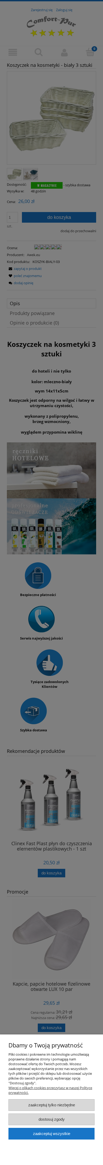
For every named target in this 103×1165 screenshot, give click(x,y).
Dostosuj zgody (52, 1119)
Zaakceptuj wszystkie (51, 1133)
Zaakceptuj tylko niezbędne (51, 1105)
